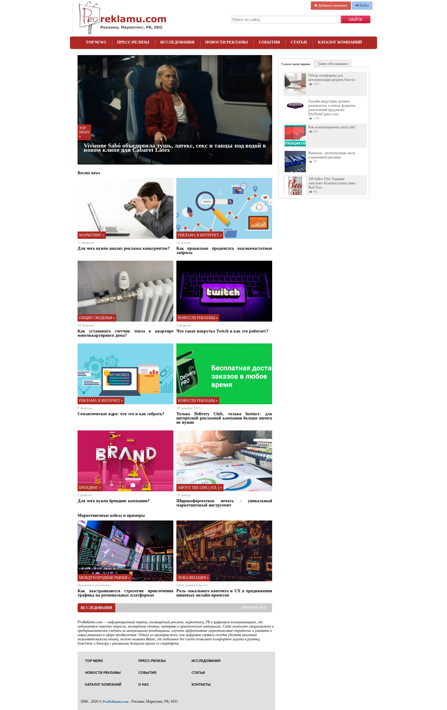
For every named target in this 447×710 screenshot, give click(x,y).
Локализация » (193, 578)
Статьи (299, 42)
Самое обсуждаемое (333, 63)
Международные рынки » (104, 578)
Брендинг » (90, 488)
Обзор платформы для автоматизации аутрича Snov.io (331, 77)
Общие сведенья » (97, 318)
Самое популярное (296, 64)
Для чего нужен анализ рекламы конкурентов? (124, 248)
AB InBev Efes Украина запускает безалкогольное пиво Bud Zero (331, 183)
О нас (143, 684)
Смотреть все (253, 607)
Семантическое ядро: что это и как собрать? (121, 413)
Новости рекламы (226, 42)
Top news (96, 42)
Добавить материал (332, 5)
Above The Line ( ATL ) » (200, 488)
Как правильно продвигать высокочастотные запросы (224, 250)
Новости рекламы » (198, 318)
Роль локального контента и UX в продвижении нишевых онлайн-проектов (224, 592)
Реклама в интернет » (200, 235)
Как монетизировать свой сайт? (332, 127)
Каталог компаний (340, 42)
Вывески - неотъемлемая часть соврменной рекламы (331, 155)
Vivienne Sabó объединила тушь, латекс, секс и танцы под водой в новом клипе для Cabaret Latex (175, 147)
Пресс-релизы (133, 42)
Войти (364, 5)
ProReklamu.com (115, 701)
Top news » (84, 132)
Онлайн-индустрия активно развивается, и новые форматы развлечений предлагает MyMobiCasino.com (331, 107)
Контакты (201, 684)
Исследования (177, 42)
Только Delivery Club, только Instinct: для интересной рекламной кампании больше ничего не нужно (224, 418)
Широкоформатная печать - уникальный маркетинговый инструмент (224, 502)
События (269, 42)
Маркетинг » (91, 235)
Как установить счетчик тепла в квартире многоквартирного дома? (125, 333)
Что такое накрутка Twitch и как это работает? (222, 331)
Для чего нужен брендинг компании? (114, 500)
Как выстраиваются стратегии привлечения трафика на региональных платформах (125, 592)
